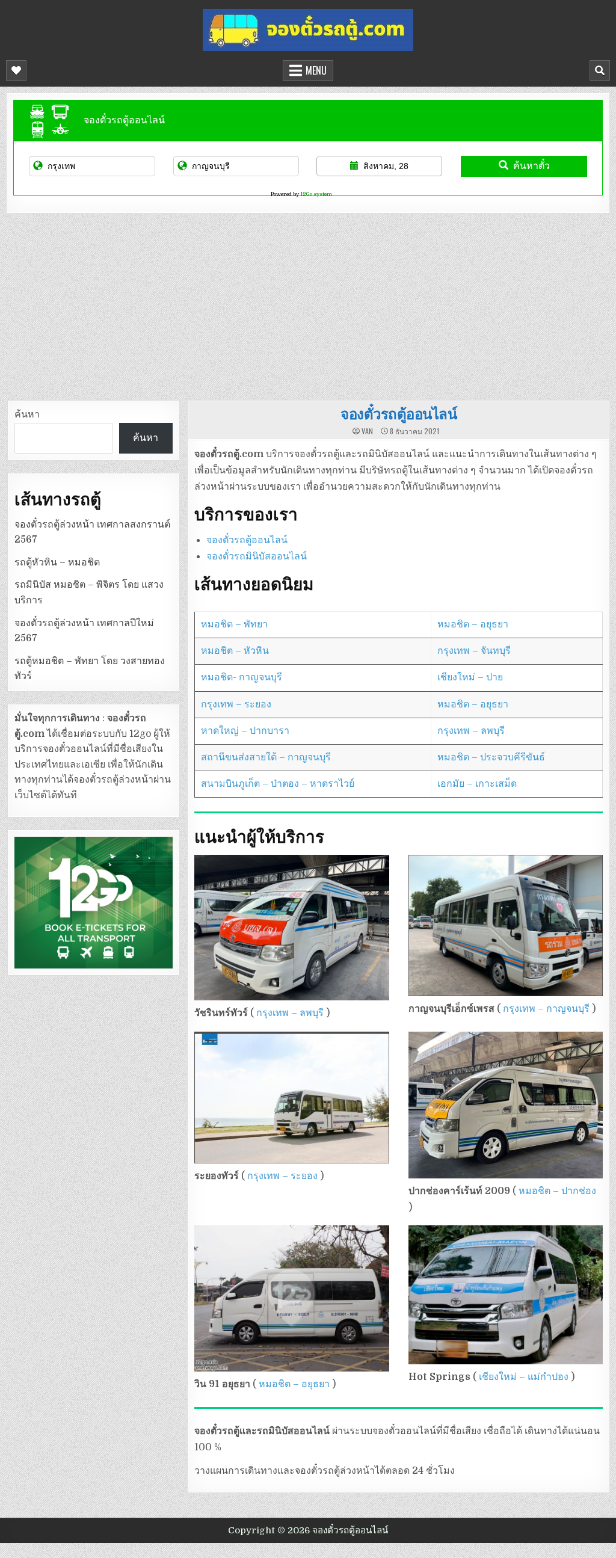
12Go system (316, 194)
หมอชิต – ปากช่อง (557, 1191)
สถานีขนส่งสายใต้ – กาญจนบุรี (266, 757)
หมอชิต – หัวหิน (235, 650)
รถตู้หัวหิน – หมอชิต (57, 562)
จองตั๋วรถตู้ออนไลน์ (398, 413)
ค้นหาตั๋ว (531, 166)
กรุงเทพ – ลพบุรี (471, 730)
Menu (316, 70)
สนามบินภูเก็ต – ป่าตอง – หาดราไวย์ (277, 783)
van (367, 431)
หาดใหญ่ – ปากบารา (245, 730)
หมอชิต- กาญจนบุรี (241, 677)
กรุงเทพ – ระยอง (236, 704)
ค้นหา (27, 414)
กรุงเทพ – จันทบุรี (474, 650)
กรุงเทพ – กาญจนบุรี (546, 1008)
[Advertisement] (308, 304)
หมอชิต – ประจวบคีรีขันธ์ (491, 757)
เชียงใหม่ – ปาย (470, 677)
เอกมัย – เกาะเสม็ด (477, 783)
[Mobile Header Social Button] (16, 70)
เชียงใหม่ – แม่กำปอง (522, 1377)
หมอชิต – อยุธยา (472, 624)
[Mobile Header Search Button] (600, 70)
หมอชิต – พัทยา (234, 624)
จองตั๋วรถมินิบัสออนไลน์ (256, 556)
